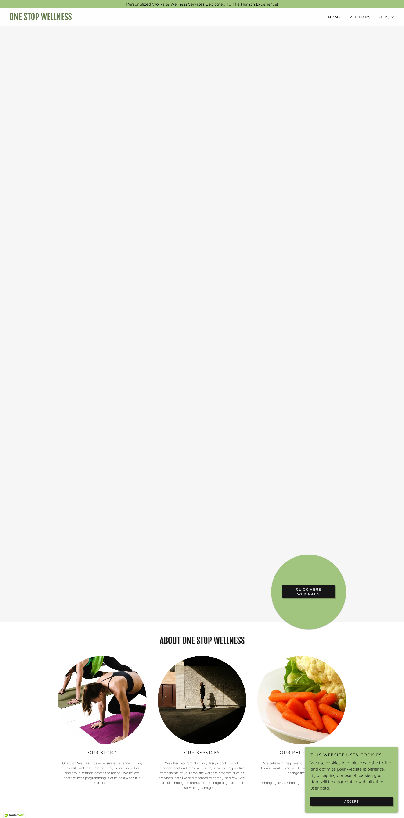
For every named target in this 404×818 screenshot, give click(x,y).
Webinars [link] (359, 17)
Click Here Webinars (308, 591)
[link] (105, 18)
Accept (351, 801)
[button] (386, 17)
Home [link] (334, 17)
